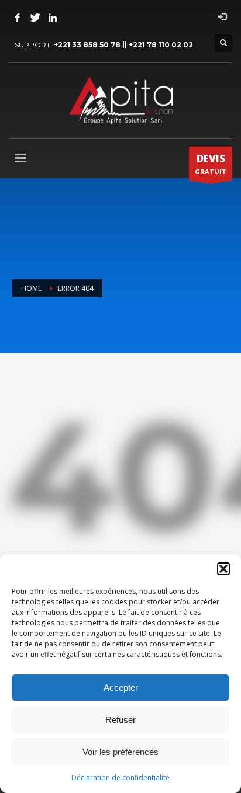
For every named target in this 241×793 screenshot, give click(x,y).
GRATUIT (210, 164)
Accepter (121, 688)
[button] (223, 569)
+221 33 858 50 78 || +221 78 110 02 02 (123, 44)
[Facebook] (17, 17)
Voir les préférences (120, 752)
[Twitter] (35, 17)
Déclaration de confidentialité (120, 777)
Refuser (120, 720)
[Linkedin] (52, 17)
